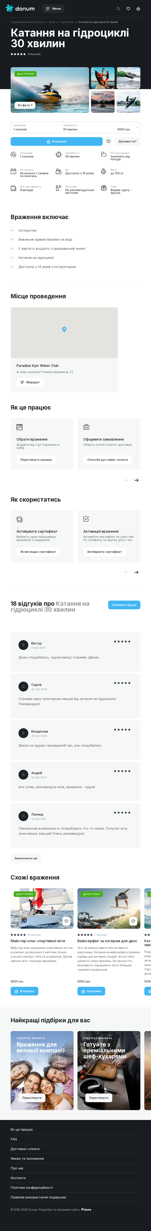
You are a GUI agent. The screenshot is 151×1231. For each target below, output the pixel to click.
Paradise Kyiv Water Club (38, 366)
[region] (64, 333)
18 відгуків (34, 54)
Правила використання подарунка (38, 1197)
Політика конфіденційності (32, 1187)
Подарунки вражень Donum (27, 22)
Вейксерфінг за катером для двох (107, 941)
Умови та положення (27, 1158)
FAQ (14, 1139)
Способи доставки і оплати (107, 459)
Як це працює (22, 1129)
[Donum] (20, 8)
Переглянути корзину (36, 459)
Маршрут (33, 382)
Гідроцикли (67, 22)
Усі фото (24, 105)
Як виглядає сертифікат (38, 551)
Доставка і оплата (25, 1148)
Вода (52, 22)
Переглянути (31, 1097)
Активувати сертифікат (104, 551)
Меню (56, 8)
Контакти (18, 1177)
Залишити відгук (124, 605)
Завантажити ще (26, 858)
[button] (136, 480)
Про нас (17, 1168)
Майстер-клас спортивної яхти (38, 941)
